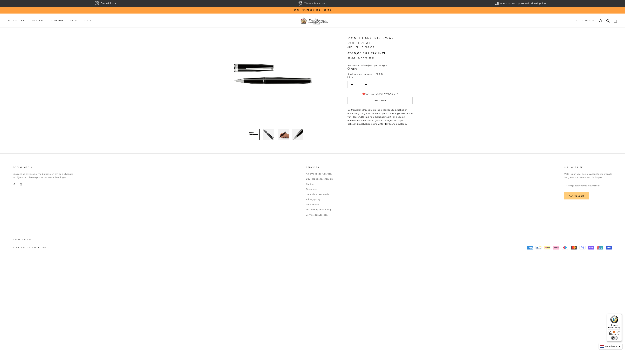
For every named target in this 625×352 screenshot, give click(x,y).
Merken (37, 20)
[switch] (614, 338)
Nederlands (583, 21)
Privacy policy (313, 199)
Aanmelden (576, 196)
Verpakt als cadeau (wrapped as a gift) (367, 65)
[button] (610, 346)
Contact (310, 184)
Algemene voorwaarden (319, 173)
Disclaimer (312, 189)
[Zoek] (608, 20)
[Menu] (620, 316)
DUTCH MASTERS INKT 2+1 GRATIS (313, 10)
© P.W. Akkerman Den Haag (29, 248)
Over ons (57, 20)
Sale (73, 20)
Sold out (380, 101)
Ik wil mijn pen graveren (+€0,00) (365, 74)
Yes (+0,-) (355, 68)
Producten (16, 20)
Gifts (88, 20)
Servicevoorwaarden (317, 214)
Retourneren (312, 204)
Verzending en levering (318, 209)
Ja (351, 77)
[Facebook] (14, 184)
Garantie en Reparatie (317, 194)
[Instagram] (21, 184)
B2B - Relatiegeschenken (319, 178)
